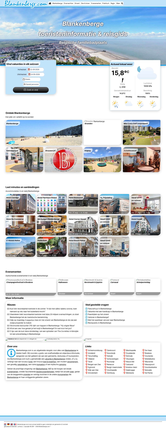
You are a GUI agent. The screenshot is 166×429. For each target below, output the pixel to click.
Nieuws (11, 304)
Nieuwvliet (130, 361)
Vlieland (91, 359)
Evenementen (96, 3)
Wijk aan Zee (93, 370)
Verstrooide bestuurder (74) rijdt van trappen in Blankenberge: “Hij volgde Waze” (42, 326)
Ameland (91, 353)
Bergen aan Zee (94, 364)
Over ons (12, 346)
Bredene (148, 353)
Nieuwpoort (150, 364)
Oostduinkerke (151, 367)
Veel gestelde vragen (97, 304)
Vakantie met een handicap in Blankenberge (105, 312)
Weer (118, 3)
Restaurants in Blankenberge (99, 323)
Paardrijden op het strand (98, 314)
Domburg (111, 373)
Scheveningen (112, 359)
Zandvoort (111, 350)
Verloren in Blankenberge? (98, 317)
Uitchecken (22, 74)
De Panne (149, 373)
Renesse (110, 364)
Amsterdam (93, 373)
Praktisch (105, 3)
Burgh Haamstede (114, 367)
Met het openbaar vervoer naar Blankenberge (106, 320)
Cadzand (129, 364)
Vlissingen (130, 359)
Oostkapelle (112, 370)
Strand (77, 3)
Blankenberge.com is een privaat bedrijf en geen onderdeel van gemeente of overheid (42, 424)
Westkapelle (131, 350)
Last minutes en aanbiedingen (22, 187)
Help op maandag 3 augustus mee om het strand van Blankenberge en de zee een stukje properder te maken (43, 321)
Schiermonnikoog (95, 350)
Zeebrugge (130, 370)
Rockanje (110, 361)
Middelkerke (150, 359)
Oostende (149, 356)
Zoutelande (130, 353)
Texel (90, 361)
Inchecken (22, 69)
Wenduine (130, 373)
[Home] (50, 3)
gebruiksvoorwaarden (10, 426)
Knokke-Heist (131, 367)
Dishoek (129, 356)
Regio (113, 3)
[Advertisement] (83, 75)
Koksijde (148, 370)
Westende (149, 361)
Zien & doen (85, 3)
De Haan (148, 350)
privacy (20, 426)
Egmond (91, 367)
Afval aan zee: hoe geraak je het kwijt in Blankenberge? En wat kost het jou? (41, 328)
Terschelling (93, 356)
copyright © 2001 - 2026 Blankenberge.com (37, 426)
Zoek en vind (32, 90)
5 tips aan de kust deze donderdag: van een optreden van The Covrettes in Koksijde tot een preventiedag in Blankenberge (44, 332)
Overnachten (68, 3)
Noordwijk (111, 353)
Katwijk (110, 356)
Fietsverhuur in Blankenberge (99, 309)
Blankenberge (57, 3)
